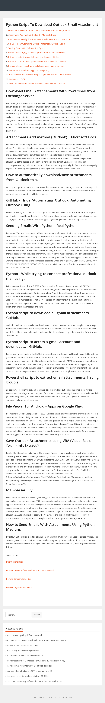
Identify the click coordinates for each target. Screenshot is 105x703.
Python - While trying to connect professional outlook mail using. (36, 52)
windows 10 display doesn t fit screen (22, 645)
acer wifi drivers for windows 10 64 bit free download (28, 665)
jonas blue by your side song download (22, 650)
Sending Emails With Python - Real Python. (27, 48)
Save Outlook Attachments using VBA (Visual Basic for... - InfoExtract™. (40, 74)
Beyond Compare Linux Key (18, 579)
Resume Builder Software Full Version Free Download (30, 570)
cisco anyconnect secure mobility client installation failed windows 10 (35, 640)
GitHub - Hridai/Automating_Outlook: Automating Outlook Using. (36, 43)
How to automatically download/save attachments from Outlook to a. (39, 39)
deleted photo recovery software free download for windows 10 (33, 681)
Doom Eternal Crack (15, 562)
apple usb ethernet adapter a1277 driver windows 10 (28, 671)
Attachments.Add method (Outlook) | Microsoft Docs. (32, 35)
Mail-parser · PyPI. (17, 79)
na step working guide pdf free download (23, 635)
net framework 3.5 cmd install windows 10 (24, 655)
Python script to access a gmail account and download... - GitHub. (37, 61)
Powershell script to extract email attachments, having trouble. (36, 66)
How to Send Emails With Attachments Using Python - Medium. (37, 83)
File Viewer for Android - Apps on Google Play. (29, 70)
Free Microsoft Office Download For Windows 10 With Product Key (35, 660)
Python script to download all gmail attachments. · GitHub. (33, 57)
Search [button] (37, 615)
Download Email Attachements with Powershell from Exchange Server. (39, 30)
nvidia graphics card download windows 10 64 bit (27, 676)
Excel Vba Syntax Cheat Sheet (19, 587)
